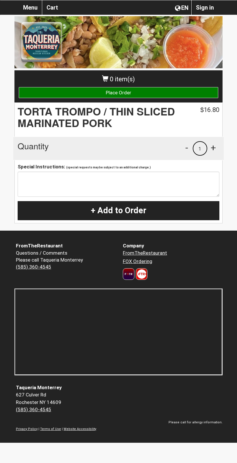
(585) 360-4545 (33, 267)
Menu (30, 7)
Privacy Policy (27, 429)
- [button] (186, 147)
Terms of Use (50, 429)
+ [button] (213, 147)
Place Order (118, 92)
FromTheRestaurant (145, 253)
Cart (52, 7)
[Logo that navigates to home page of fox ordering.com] (140, 274)
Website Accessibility (80, 429)
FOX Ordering (137, 261)
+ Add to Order (118, 210)
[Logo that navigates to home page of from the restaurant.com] (128, 274)
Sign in (205, 7)
